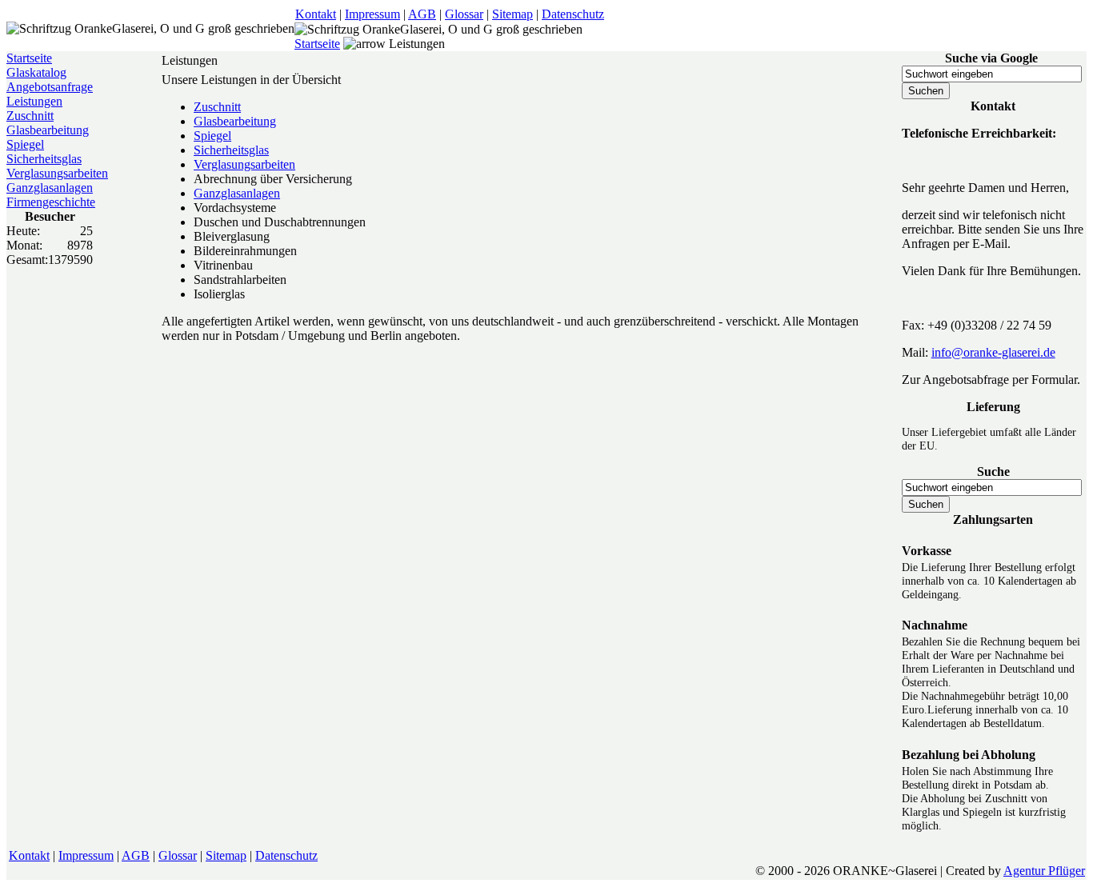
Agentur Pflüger (1044, 870)
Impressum (372, 14)
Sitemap (512, 14)
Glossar (464, 14)
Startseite (317, 43)
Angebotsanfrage (49, 87)
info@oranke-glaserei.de (993, 352)
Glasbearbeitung (47, 130)
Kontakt (315, 14)
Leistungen (34, 101)
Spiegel (25, 144)
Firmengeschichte (50, 202)
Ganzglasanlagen (49, 187)
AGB (422, 14)
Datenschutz (573, 14)
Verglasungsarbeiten (57, 173)
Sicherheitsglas (44, 159)
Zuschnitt (30, 115)
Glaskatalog (36, 72)
